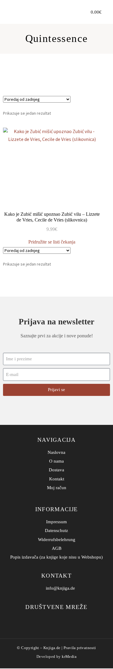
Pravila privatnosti (80, 647)
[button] (73, 12)
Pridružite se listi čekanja (51, 241)
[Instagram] (61, 619)
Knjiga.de (52, 647)
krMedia (69, 656)
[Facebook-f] (52, 619)
